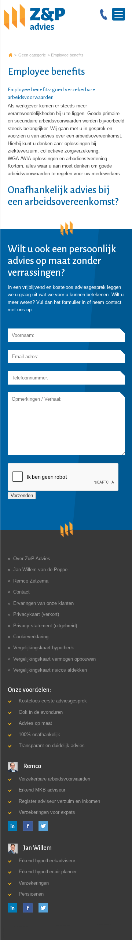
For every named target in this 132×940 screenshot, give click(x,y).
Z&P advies (10, 55)
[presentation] (63, 477)
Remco (31, 766)
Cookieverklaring (30, 636)
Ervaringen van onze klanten (43, 603)
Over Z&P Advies (31, 558)
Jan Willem (37, 848)
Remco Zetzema (30, 581)
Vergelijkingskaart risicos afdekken (50, 670)
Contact (21, 592)
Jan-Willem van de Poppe (40, 569)
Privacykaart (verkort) (36, 614)
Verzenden (22, 495)
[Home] (34, 16)
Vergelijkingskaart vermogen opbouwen (54, 659)
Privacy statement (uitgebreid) (45, 625)
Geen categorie (32, 55)
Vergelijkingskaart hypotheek (43, 647)
